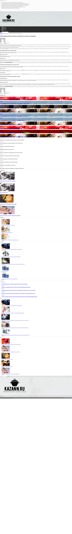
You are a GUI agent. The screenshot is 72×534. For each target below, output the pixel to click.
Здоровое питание (4, 28)
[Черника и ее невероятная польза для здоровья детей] (6, 224)
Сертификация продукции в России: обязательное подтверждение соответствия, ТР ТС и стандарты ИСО (15, 3)
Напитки (3, 29)
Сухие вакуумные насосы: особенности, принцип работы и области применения (12, 2)
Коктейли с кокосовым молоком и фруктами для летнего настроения (14, 116)
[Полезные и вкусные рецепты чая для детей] (6, 358)
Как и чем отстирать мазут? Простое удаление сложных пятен (9, 278)
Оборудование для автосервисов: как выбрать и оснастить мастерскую (11, 7)
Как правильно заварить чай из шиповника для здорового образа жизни (15, 136)
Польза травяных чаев (3, 192)
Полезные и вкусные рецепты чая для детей (9, 107)
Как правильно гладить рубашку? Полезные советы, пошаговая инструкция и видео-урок (13, 264)
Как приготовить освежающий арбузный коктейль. (8, 204)
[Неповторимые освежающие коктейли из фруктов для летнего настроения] (6, 343)
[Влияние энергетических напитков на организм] (7, 179)
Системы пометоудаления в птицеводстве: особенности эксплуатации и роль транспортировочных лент (15, 4)
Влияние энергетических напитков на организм (7, 181)
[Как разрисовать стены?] (6, 270)
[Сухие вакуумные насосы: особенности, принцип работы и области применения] (6, 248)
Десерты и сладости (4, 27)
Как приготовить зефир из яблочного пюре (7, 232)
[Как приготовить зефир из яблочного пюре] (6, 231)
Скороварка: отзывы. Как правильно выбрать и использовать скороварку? (11, 256)
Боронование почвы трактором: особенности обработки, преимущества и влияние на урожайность (14, 5)
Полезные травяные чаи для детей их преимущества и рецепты (10, 215)
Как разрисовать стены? (5, 271)
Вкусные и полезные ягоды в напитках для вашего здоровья (12, 120)
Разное (2, 30)
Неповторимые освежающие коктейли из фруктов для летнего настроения (15, 99)
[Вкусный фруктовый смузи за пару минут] (6, 365)
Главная (3, 26)
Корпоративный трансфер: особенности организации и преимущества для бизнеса (12, 6)
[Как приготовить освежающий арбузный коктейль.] (7, 202)
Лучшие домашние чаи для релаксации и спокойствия (11, 124)
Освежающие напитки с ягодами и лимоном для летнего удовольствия (14, 103)
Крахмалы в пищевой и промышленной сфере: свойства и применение (11, 8)
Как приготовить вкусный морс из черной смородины (11, 128)
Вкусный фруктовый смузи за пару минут (8, 111)
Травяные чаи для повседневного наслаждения (9, 132)
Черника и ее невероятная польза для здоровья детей (8, 225)
